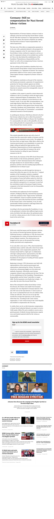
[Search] (52, 8)
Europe (18, 359)
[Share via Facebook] (4, 36)
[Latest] (4, 8)
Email (13, 324)
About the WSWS (35, 11)
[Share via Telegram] (4, 47)
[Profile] (52, 2)
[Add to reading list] (4, 57)
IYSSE (29, 11)
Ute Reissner (12, 27)
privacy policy (26, 335)
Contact (46, 1)
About (50, 1)
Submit (27, 341)
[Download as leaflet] (4, 54)
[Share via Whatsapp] (4, 43)
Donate (47, 11)
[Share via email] (4, 50)
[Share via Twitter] (4, 40)
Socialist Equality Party (21, 11)
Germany (12, 359)
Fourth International (9, 11)
